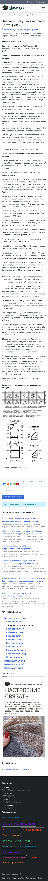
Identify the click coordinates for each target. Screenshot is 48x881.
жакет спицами (10, 847)
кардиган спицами (28, 847)
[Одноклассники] (8, 484)
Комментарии (9, 491)
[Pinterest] (17, 484)
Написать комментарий (12, 497)
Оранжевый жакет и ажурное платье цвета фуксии (23, 581)
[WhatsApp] (14, 484)
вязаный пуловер (11, 830)
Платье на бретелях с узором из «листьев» (20, 564)
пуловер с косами (11, 835)
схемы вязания (12, 852)
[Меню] (43, 8)
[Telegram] (11, 484)
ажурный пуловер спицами (14, 857)
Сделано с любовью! (10, 874)
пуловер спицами (14, 862)
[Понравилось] (4, 482)
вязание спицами (17, 841)
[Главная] (2, 15)
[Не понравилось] (9, 482)
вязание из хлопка (12, 818)
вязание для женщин (20, 823)
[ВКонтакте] (4, 484)
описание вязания (33, 830)
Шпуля (40, 482)
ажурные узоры (36, 857)
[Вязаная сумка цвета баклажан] (15, 769)
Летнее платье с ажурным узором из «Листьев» (22, 534)
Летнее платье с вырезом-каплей (16, 596)
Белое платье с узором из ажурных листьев (20, 521)
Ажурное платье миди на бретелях (16, 549)
